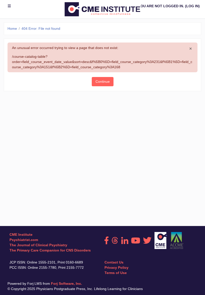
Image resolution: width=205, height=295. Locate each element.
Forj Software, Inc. (66, 284)
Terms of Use (115, 273)
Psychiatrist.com (24, 240)
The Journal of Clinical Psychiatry (38, 245)
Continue (103, 82)
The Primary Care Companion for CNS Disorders (50, 250)
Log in (192, 6)
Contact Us (114, 262)
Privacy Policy (116, 268)
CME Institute (21, 234)
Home (12, 28)
